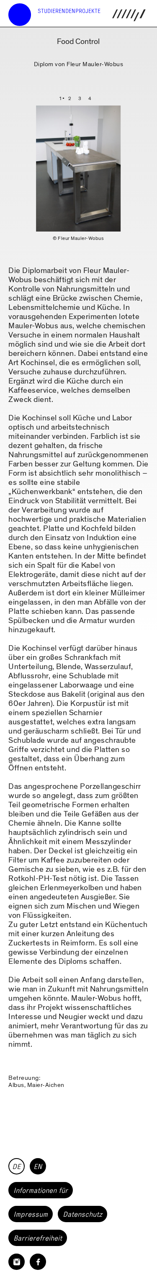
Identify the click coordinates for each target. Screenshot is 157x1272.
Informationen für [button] (40, 1190)
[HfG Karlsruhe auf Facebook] (38, 1262)
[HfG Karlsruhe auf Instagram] (16, 1262)
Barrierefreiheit (37, 1238)
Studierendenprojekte (69, 11)
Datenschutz (82, 1214)
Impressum (30, 1214)
